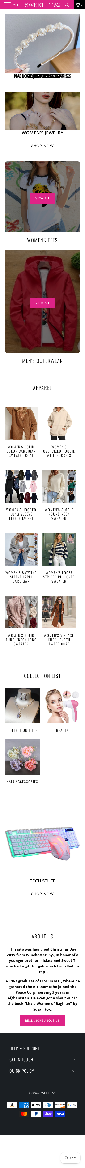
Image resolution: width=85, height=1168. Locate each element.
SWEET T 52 (47, 1093)
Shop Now (42, 146)
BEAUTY (62, 710)
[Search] (68, 5)
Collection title (22, 710)
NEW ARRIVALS (42, 48)
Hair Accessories (22, 761)
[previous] (9, 48)
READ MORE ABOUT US (42, 1021)
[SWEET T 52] (42, 4)
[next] (76, 48)
